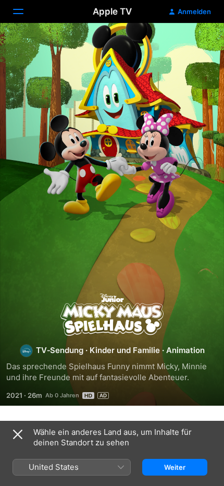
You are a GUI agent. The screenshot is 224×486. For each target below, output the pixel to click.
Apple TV (112, 11)
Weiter (174, 467)
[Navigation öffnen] (24, 11)
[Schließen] (17, 434)
